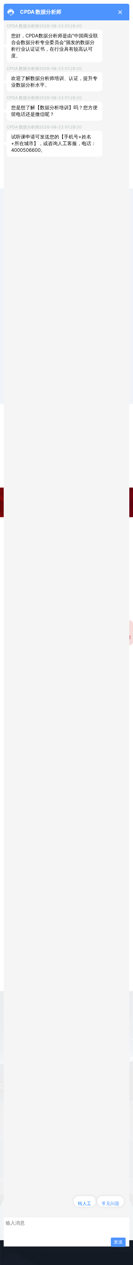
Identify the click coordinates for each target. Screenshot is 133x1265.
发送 (118, 1242)
